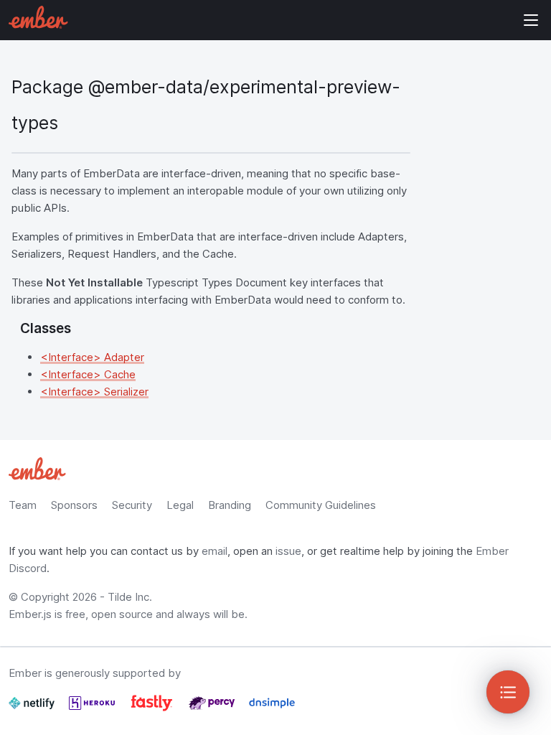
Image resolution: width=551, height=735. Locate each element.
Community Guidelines (320, 505)
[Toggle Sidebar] (507, 691)
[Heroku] (93, 709)
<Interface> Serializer (94, 391)
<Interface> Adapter (92, 357)
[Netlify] (33, 709)
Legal (180, 505)
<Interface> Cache (88, 374)
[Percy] (213, 709)
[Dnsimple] (272, 709)
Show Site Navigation (531, 20)
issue (288, 551)
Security (132, 505)
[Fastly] (153, 709)
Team (23, 505)
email (214, 551)
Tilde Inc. (130, 597)
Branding (229, 505)
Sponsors (74, 505)
